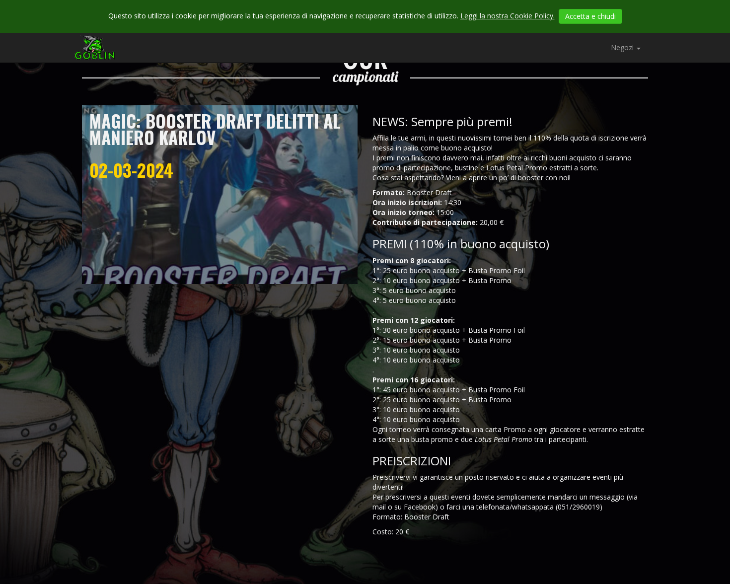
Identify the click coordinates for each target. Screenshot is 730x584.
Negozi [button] (623, 47)
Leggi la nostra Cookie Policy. (507, 15)
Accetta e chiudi (590, 16)
